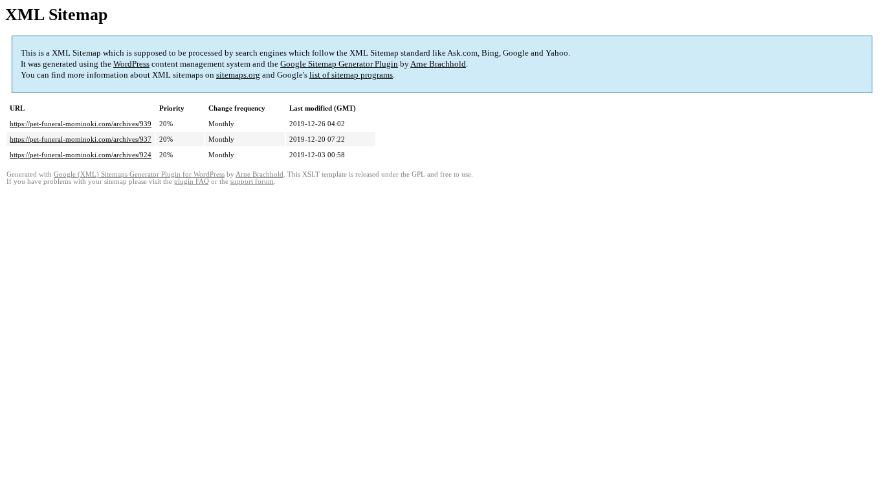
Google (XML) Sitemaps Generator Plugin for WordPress (139, 174)
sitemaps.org (238, 75)
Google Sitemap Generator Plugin (339, 64)
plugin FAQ (191, 181)
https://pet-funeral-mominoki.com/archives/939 (80, 123)
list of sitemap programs (351, 75)
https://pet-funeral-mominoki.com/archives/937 (80, 139)
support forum (252, 181)
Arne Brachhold (438, 64)
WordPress (131, 64)
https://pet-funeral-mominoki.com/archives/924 (80, 155)
